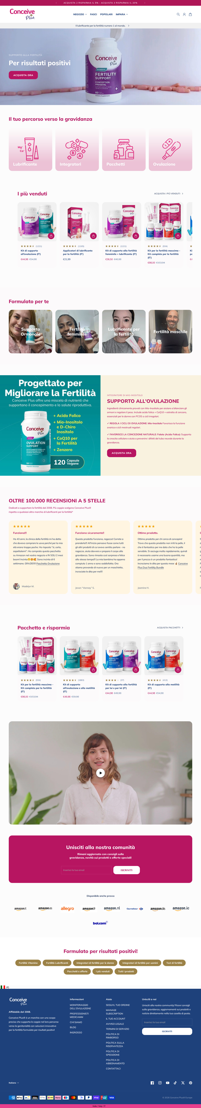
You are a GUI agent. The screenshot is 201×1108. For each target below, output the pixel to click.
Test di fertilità (174, 962)
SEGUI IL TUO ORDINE (118, 1005)
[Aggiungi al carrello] (51, 236)
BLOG (73, 1027)
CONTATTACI (113, 1068)
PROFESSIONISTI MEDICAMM (79, 1015)
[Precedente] (56, 3)
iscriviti (127, 870)
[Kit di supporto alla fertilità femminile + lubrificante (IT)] (121, 221)
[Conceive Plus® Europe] (22, 14)
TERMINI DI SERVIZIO (117, 1028)
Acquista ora (23, 75)
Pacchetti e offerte (77, 971)
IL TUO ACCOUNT (115, 1018)
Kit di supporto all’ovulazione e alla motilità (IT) (79, 688)
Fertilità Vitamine (28, 962)
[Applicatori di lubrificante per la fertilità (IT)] (79, 221)
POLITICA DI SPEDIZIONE (113, 1053)
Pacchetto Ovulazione (48, 563)
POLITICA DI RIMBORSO (112, 1036)
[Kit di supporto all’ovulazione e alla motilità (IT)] (79, 655)
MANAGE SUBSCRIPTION (114, 1012)
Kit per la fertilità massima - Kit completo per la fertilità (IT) (164, 254)
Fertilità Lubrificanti (57, 962)
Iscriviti (167, 1031)
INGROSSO (76, 1032)
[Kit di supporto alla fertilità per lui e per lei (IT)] (121, 655)
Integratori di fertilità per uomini (140, 962)
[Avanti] (144, 3)
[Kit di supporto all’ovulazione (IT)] (37, 221)
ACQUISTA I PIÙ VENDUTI (167, 193)
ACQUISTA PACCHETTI (168, 627)
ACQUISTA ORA (122, 453)
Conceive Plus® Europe (181, 1097)
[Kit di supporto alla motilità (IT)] (163, 655)
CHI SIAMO (76, 1022)
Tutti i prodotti (126, 971)
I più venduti (103, 971)
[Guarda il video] (100, 773)
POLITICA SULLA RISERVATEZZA (115, 1044)
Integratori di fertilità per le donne (95, 962)
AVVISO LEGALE (115, 1023)
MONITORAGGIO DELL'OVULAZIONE (80, 1007)
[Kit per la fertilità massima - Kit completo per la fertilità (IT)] (163, 221)
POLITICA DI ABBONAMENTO (115, 1062)
